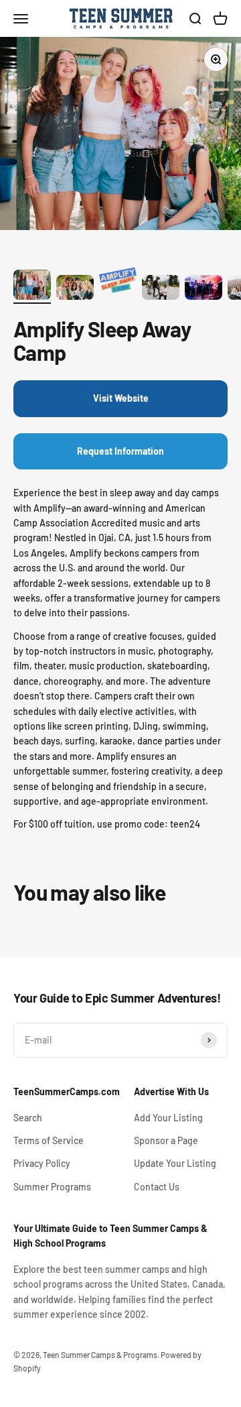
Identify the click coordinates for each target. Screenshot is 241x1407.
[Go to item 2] (75, 289)
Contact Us (156, 1186)
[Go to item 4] (160, 289)
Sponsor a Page (166, 1140)
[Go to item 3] (118, 283)
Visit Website (121, 398)
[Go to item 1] (32, 287)
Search (27, 1117)
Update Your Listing (175, 1163)
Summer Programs (52, 1186)
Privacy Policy (41, 1163)
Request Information (120, 451)
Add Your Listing (168, 1117)
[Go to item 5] (203, 289)
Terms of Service (48, 1140)
